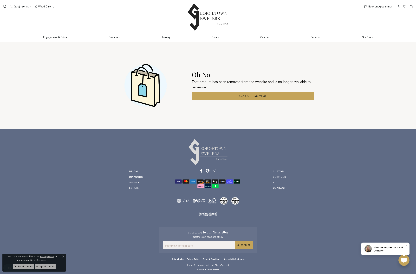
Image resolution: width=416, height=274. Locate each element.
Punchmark (213, 269)
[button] (4, 6)
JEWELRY (135, 182)
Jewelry (166, 37)
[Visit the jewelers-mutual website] (208, 214)
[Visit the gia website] (183, 201)
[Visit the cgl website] (235, 201)
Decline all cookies (23, 266)
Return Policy (178, 259)
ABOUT (277, 182)
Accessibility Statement (234, 259)
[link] (20, 6)
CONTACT (279, 187)
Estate (215, 37)
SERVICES (279, 176)
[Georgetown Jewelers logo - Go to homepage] (208, 17)
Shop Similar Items (252, 96)
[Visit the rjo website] (212, 201)
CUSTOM (278, 171)
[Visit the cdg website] (224, 201)
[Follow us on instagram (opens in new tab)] (214, 171)
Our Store (367, 37)
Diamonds (115, 37)
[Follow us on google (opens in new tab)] (207, 171)
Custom (264, 37)
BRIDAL (134, 171)
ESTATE (134, 187)
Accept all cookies (45, 266)
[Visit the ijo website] (199, 201)
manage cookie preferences (31, 260)
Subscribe (244, 245)
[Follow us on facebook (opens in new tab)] (201, 171)
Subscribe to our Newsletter (208, 232)
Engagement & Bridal (55, 37)
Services (315, 37)
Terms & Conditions (211, 259)
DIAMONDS (136, 176)
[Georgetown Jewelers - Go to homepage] (208, 152)
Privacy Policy (193, 259)
